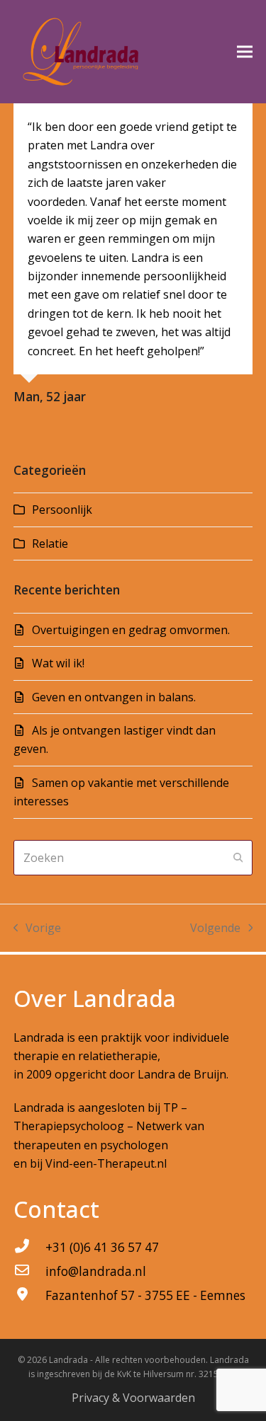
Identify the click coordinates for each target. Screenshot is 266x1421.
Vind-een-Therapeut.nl (106, 1163)
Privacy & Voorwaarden (133, 1397)
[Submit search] (238, 858)
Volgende (215, 928)
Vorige (37, 928)
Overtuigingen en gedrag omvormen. (131, 630)
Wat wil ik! (58, 663)
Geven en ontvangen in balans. (114, 697)
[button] (245, 51)
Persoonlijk (62, 509)
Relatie (50, 543)
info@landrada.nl (95, 1271)
